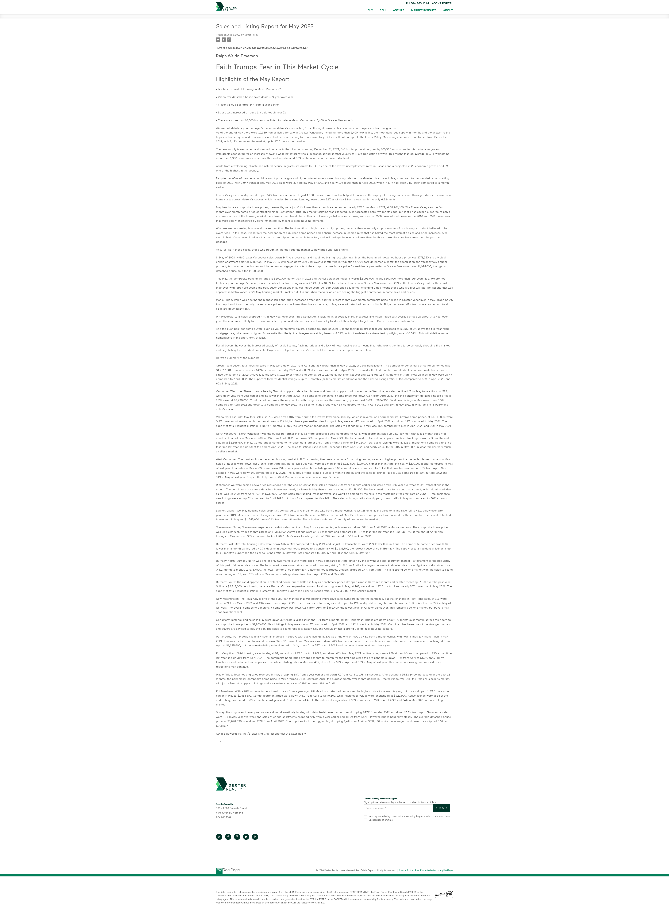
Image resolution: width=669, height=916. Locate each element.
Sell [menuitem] (383, 10)
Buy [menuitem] (370, 10)
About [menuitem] (448, 10)
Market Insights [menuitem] (424, 10)
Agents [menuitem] (398, 10)
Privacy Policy (405, 870)
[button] (219, 837)
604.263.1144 (223, 817)
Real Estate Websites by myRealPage (434, 870)
